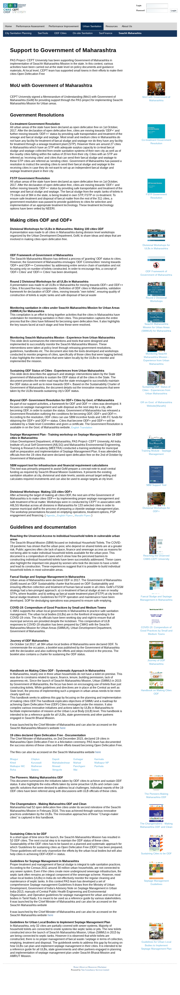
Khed (13, 762)
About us (83, 967)
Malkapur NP (101, 762)
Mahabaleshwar (61, 762)
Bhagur (14, 759)
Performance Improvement (64, 26)
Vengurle (57, 769)
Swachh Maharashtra (130, 33)
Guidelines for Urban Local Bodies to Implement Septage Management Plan (156, 945)
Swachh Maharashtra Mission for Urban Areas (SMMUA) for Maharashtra (156, 327)
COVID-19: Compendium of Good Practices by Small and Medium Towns (156, 630)
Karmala (99, 759)
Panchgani (79, 766)
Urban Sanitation (92, 26)
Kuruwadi (36, 762)
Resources (112, 26)
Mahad (77, 762)
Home (8, 26)
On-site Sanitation (83, 33)
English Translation (81, 427)
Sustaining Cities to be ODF (156, 853)
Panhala (99, 766)
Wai (75, 769)
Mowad (56, 766)
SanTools (43, 33)
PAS (15, 8)
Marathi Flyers (83, 515)
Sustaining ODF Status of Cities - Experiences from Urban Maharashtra (156, 390)
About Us (127, 26)
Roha (13, 769)
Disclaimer (102, 967)
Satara (34, 769)
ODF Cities (60, 33)
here (63, 728)
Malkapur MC (17, 766)
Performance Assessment (30, 26)
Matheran (36, 766)
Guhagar (78, 759)
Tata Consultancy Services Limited (95, 970)
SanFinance (105, 33)
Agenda (50, 515)
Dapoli (55, 759)
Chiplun (35, 759)
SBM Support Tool (156, 485)
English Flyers (65, 515)
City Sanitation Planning (18, 33)
